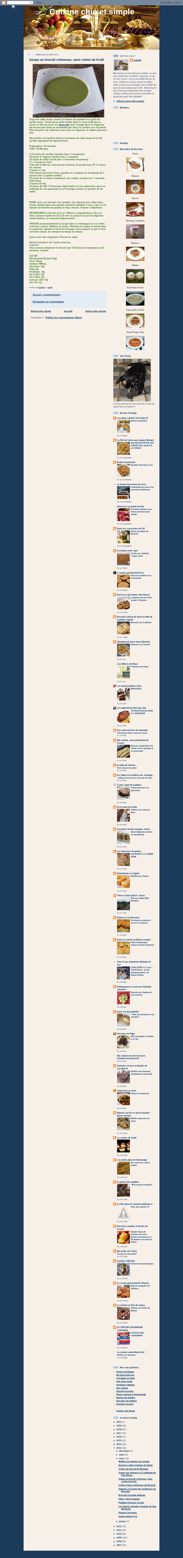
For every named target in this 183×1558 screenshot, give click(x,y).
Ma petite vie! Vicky (127, 1251)
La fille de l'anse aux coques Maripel (135, 440)
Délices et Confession (128, 917)
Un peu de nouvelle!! (127, 1254)
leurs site (64, 124)
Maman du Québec (125, 1397)
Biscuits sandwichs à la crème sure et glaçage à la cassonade (142, 748)
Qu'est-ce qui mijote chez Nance (133, 594)
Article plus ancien (95, 311)
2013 (119, 1448)
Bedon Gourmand (126, 462)
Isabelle (137, 60)
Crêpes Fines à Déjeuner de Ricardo (136, 1485)
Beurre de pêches (139, 421)
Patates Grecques (127, 1512)
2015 (119, 1440)
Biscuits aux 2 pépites (141, 622)
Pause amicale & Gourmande (131, 1394)
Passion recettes (125, 1391)
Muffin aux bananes (126, 1355)
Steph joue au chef (126, 1090)
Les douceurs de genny (129, 851)
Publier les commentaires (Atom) (64, 317)
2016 (119, 1437)
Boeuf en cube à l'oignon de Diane (135, 1465)
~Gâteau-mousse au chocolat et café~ (135, 778)
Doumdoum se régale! (128, 873)
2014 (119, 1444)
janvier (123, 1521)
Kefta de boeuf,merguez (142, 1264)
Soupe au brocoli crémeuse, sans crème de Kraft (135, 1480)
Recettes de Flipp (126, 1033)
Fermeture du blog (139, 667)
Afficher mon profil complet (130, 101)
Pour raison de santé (127, 768)
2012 (119, 1526)
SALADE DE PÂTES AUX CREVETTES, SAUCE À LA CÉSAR (142, 445)
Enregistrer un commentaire (48, 301)
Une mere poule (124, 1381)
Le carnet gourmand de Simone (133, 1283)
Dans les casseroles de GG (131, 528)
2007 (119, 1545)
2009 (119, 1537)
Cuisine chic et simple (92, 11)
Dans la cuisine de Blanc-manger (134, 939)
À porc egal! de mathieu (129, 785)
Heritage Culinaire (125, 1385)
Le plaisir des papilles (128, 1182)
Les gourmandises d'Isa (129, 686)
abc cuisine (122, 1388)
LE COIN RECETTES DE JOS (131, 708)
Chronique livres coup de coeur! (132, 733)
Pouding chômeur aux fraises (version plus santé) (141, 511)
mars (122, 1458)
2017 (119, 1433)
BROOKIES (136, 689)
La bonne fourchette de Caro (131, 484)
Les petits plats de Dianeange (132, 1160)
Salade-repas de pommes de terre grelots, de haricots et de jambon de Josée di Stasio (141, 1237)
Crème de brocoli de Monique (133, 1469)
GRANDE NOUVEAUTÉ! (128, 1058)
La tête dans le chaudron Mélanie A (135, 1204)
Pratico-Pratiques (125, 1372)
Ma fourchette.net (125, 1375)
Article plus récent (41, 311)
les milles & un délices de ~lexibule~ (135, 775)
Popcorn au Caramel (140, 644)
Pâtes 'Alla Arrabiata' (129, 1499)
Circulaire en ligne (125, 1378)
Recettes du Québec (126, 1401)
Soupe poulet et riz (127, 1516)
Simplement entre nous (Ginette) (133, 642)
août (121, 1455)
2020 (119, 1425)
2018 (119, 1429)
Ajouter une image (125, 1411)
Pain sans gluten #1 (140, 1207)
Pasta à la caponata (140, 1093)
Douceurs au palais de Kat (130, 506)
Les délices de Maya (127, 664)
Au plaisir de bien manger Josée (133, 829)
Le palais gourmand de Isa (130, 573)
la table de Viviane (126, 765)
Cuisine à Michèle (126, 1261)
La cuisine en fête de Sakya (131, 1305)
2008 (119, 1541)
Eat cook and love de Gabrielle (132, 730)
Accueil (68, 311)
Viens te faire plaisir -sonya (131, 895)
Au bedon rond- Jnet (127, 550)
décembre (124, 1451)
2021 (119, 1422)
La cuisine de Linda (127, 1138)
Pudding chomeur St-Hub (131, 1502)
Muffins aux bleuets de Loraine (134, 1461)
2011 (119, 1530)
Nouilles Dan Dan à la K (142, 465)
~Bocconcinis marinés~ (142, 1185)
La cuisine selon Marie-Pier (131, 1352)
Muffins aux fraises (140, 876)
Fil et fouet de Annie (127, 807)
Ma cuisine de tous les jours (131, 1056)
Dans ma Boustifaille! (128, 1011)
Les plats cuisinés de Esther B (132, 418)
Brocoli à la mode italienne (131, 1495)
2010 (119, 1534)
